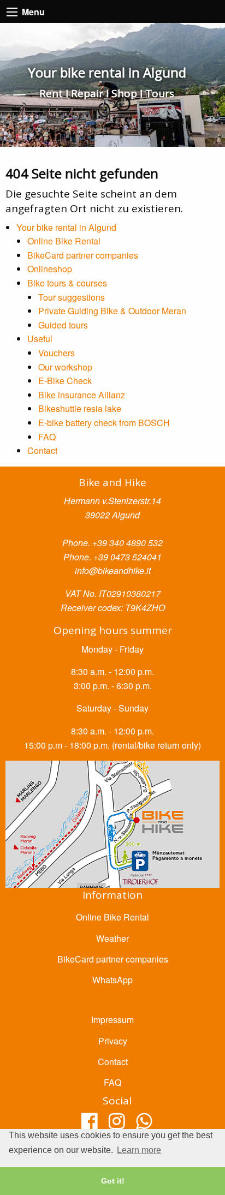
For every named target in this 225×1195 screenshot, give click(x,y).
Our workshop (65, 367)
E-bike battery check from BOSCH (104, 422)
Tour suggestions (71, 297)
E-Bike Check (65, 380)
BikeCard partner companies (82, 255)
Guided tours (63, 325)
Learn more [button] (139, 1150)
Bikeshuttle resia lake (79, 408)
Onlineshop (49, 268)
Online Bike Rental (63, 241)
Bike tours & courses (67, 283)
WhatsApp (112, 979)
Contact (42, 450)
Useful (39, 338)
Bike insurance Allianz (81, 395)
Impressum (112, 1019)
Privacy (112, 1041)
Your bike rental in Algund (66, 227)
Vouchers (56, 352)
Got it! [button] (113, 1180)
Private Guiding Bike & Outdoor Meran (112, 310)
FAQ (47, 437)
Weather (112, 938)
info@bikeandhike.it (113, 570)
